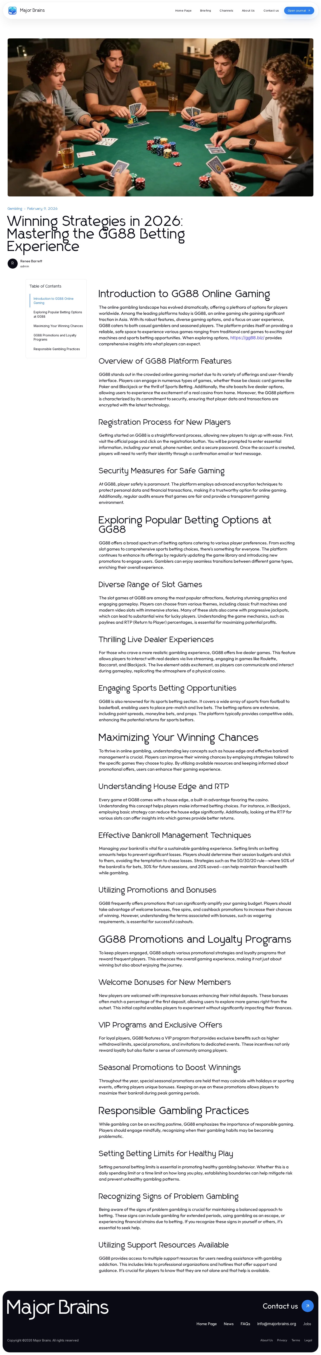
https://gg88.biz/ (247, 337)
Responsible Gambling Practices (57, 349)
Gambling (15, 208)
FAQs (245, 1323)
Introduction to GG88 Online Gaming (54, 301)
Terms (296, 1340)
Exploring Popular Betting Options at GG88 (58, 314)
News (229, 1323)
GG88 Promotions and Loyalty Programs (55, 337)
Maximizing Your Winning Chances (58, 326)
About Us (266, 1340)
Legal (308, 1340)
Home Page (207, 1323)
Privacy (282, 1340)
